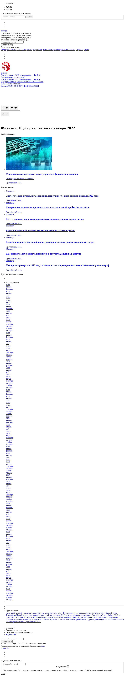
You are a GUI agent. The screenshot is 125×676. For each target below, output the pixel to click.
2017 (8, 532)
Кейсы (29, 50)
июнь (8, 298)
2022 (8, 390)
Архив (86, 50)
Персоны (79, 50)
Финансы (71, 50)
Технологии (21, 50)
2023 (8, 361)
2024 (8, 333)
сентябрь (9, 324)
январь (8, 287)
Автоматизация (49, 50)
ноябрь (9, 328)
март (8, 291)
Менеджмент (61, 50)
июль (8, 300)
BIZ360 (4, 31)
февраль (9, 289)
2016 (8, 560)
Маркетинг (37, 50)
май (7, 296)
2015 (8, 589)
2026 (8, 285)
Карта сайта (11, 634)
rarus (43, 646)
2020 (8, 446)
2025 (8, 304)
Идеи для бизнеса (8, 50)
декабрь (9, 330)
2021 (8, 418)
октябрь (9, 326)
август (8, 302)
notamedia (5, 648)
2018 (8, 503)
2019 (8, 475)
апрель (8, 293)
